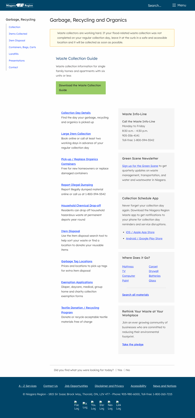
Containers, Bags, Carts (22, 47)
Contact (13, 67)
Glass (152, 280)
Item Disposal (17, 40)
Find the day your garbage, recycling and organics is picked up (84, 117)
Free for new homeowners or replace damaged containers (84, 166)
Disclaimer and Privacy (109, 386)
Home (19, 5)
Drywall (153, 271)
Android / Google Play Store (144, 238)
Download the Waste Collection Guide (80, 88)
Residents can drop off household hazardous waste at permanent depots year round (83, 212)
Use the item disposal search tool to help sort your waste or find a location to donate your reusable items (84, 240)
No (128, 370)
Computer (128, 276)
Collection (14, 27)
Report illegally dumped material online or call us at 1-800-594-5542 (83, 189)
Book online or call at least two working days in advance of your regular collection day (82, 140)
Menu (181, 5)
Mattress (128, 266)
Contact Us (50, 386)
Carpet (153, 266)
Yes (120, 370)
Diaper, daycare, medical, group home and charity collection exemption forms (81, 289)
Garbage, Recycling (20, 19)
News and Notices (164, 386)
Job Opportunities (76, 386)
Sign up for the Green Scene (140, 166)
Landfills (14, 53)
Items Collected (18, 33)
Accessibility (138, 386)
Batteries (155, 276)
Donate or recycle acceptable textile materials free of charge (84, 314)
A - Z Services (28, 386)
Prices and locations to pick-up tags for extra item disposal (84, 266)
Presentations (17, 60)
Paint (125, 280)
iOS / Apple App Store (140, 232)
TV (124, 271)
